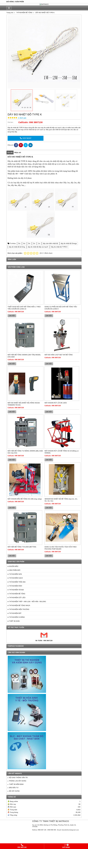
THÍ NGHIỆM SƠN (15, 574)
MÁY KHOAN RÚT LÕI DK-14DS (56, 403)
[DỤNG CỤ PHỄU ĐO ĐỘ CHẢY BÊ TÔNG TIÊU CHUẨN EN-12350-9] (62, 287)
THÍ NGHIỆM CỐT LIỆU (17, 597)
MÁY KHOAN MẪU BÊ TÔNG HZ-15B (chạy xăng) (25, 499)
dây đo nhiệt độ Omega (69, 243)
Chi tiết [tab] (10, 152)
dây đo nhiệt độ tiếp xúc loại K (38, 247)
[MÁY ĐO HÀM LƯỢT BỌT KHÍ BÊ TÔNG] (62, 335)
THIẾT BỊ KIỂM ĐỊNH (16, 784)
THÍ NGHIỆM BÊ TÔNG (17, 594)
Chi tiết (12, 315)
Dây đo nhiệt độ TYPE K (59, 247)
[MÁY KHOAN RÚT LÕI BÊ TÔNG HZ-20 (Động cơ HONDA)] (62, 432)
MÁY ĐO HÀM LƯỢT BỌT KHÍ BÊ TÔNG (59, 355)
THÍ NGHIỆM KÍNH (15, 586)
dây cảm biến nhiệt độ (50, 243)
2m (34, 243)
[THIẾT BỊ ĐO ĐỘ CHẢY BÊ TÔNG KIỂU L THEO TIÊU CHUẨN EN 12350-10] (25, 287)
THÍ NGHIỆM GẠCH (16, 578)
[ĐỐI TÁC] (27, 674)
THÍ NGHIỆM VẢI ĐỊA (16, 590)
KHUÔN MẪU (13, 566)
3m (29, 243)
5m (19, 243)
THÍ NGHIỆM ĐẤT (15, 613)
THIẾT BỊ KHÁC (14, 621)
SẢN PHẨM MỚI (14, 570)
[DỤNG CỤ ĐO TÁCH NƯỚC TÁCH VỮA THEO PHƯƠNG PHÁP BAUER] (62, 527)
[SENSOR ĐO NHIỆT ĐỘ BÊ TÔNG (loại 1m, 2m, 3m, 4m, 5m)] (62, 480)
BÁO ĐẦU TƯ (13, 787)
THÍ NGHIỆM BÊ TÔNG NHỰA (19, 605)
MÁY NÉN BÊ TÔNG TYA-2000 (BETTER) (22, 547)
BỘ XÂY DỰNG (14, 791)
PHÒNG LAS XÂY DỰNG (17, 781)
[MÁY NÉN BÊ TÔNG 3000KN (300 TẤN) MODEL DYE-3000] (25, 335)
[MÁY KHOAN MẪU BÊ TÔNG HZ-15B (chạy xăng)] (25, 480)
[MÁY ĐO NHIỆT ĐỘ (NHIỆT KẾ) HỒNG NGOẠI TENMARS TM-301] (25, 383)
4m (24, 243)
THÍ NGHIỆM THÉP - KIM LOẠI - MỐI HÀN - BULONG (27, 601)
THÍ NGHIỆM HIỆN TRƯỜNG (19, 609)
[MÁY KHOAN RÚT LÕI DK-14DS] (62, 383)
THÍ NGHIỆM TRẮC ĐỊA (17, 582)
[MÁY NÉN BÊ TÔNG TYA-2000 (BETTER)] (25, 527)
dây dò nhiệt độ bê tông (17, 247)
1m (39, 243)
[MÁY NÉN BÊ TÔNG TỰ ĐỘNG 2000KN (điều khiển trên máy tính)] (25, 432)
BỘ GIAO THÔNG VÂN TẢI (18, 777)
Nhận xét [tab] (17, 152)
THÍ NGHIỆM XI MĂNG (17, 617)
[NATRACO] (44, 4)
